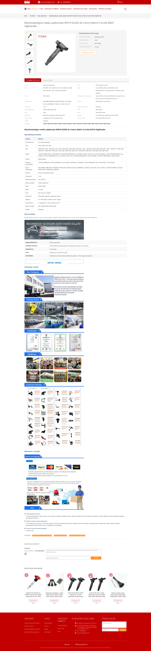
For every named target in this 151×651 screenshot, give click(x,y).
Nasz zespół (47, 632)
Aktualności (93, 9)
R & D (59, 631)
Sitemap (66, 644)
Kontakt (96, 558)
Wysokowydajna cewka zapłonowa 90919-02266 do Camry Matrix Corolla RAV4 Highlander (75, 16)
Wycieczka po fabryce (51, 9)
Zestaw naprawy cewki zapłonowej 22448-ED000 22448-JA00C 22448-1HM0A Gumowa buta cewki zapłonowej (118, 596)
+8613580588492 (40, 551)
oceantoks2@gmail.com (48, 2)
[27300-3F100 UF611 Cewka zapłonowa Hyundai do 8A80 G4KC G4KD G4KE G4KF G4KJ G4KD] (97, 582)
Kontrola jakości (66, 9)
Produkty (35, 9)
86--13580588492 (65, 2)
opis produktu (48, 80)
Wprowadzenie (48, 623)
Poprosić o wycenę (104, 9)
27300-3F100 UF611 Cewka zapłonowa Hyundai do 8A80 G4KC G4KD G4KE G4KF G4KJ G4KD (96, 595)
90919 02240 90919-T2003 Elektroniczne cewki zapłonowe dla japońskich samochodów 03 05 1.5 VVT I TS (75, 596)
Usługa (46, 629)
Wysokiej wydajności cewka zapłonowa (42, 535)
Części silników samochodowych (32, 623)
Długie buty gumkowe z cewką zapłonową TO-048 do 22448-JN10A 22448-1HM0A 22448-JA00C (54, 595)
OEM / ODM (61, 628)
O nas (41, 9)
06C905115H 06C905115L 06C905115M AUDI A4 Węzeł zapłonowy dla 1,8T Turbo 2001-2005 (33, 595)
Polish (121, 2)
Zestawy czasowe (28, 626)
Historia (46, 626)
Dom (28, 9)
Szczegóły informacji (32, 80)
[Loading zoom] (56, 53)
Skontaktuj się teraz (87, 52)
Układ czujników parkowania (31, 632)
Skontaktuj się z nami (80, 9)
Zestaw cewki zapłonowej (60, 535)
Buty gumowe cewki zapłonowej (77, 535)
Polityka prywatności (81, 644)
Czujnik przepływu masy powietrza (33, 629)
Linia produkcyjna (62, 625)
